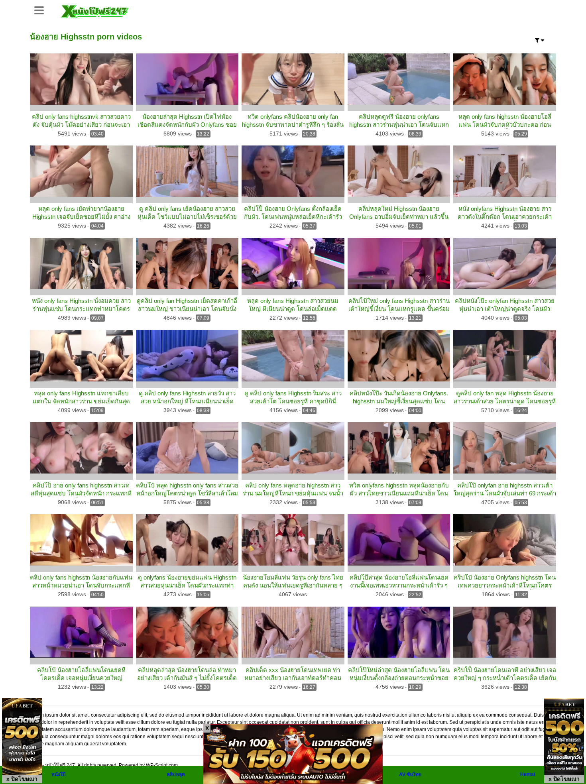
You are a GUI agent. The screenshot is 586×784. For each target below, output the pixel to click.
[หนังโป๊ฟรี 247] (95, 10)
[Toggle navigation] (42, 9)
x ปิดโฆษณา (21, 779)
